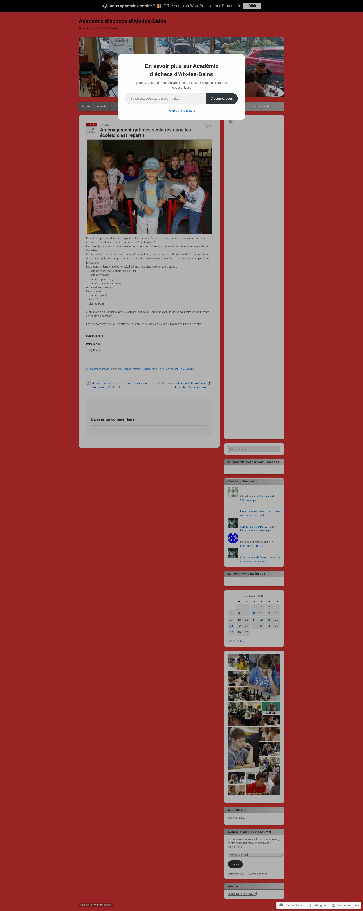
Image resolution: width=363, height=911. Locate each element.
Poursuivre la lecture (181, 110)
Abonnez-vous (222, 98)
